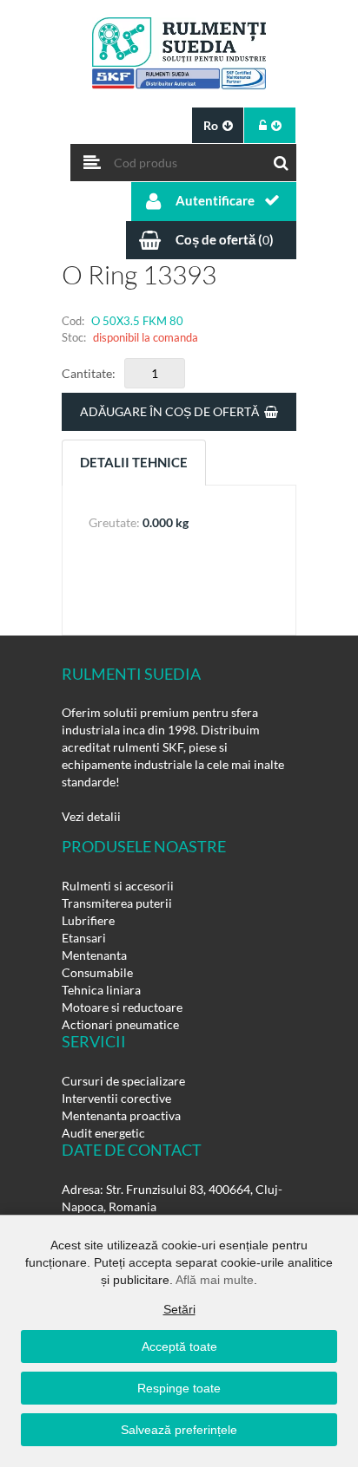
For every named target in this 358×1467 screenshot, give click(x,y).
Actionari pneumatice (120, 1024)
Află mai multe (215, 1280)
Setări (179, 1309)
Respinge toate (179, 1388)
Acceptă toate (179, 1346)
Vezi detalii (91, 816)
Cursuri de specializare (123, 1080)
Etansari (84, 937)
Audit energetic (103, 1132)
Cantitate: (89, 373)
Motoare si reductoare (122, 1007)
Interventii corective (116, 1098)
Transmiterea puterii (117, 903)
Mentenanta (94, 955)
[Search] (281, 158)
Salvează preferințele (179, 1430)
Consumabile (97, 972)
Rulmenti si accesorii (118, 885)
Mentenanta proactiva (121, 1115)
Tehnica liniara (101, 989)
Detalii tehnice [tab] (134, 462)
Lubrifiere (88, 920)
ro (210, 125)
